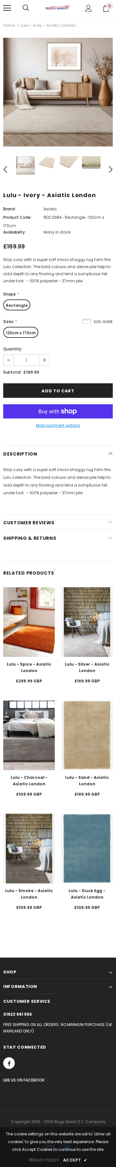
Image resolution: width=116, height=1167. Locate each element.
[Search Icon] (26, 8)
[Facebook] (9, 1063)
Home (9, 25)
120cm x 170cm (21, 333)
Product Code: (17, 217)
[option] (58, 92)
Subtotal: (12, 372)
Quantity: (12, 349)
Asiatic (50, 209)
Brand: (9, 209)
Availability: (14, 232)
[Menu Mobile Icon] (7, 8)
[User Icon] (88, 8)
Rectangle (17, 305)
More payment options (58, 425)
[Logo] (58, 8)
